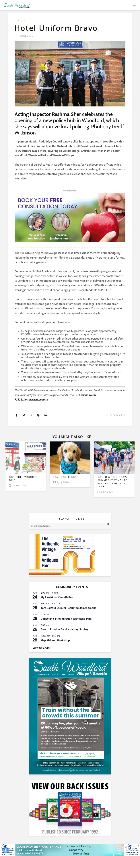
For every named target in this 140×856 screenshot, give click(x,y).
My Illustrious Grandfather (57, 597)
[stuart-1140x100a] (70, 849)
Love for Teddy (65, 477)
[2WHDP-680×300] (70, 217)
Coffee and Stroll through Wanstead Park (66, 618)
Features (21, 21)
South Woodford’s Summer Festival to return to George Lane (113, 481)
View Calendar (41, 648)
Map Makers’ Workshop (55, 640)
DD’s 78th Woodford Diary (25, 478)
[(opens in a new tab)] (70, 716)
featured (120, 415)
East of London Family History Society (65, 629)
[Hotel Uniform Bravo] (70, 73)
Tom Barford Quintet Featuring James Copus (68, 608)
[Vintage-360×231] (70, 555)
